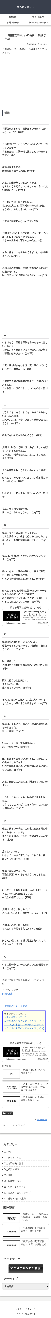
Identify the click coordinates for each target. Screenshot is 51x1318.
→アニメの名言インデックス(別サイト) (24, 1021)
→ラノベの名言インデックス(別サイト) (24, 1028)
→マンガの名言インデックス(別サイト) (24, 1024)
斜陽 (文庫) (7, 993)
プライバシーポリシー (25, 1309)
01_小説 (8, 1113)
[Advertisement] (25, 82)
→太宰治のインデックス (14, 1006)
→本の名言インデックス (16, 1017)
